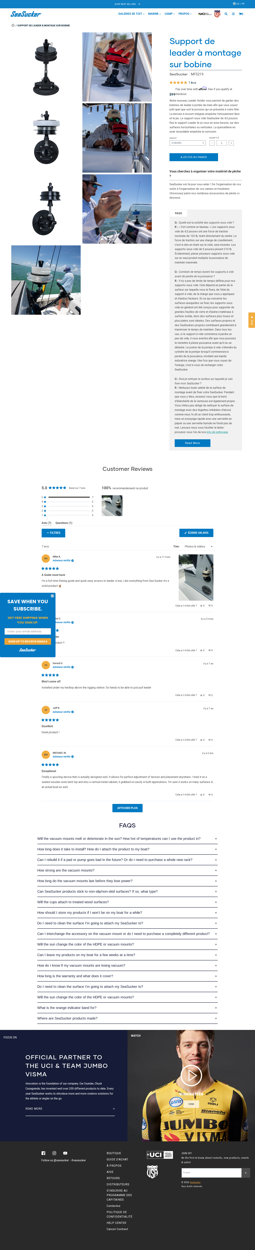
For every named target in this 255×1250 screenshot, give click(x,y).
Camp (169, 13)
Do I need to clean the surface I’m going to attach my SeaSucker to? (90, 923)
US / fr (240, 3)
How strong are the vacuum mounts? (65, 870)
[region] (112, 505)
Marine (153, 13)
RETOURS (113, 1178)
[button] (240, 14)
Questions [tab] (64, 523)
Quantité (214, 138)
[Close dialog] (52, 596)
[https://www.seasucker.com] (13, 25)
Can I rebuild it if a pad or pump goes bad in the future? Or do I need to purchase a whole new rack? (114, 860)
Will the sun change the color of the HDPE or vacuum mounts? (85, 944)
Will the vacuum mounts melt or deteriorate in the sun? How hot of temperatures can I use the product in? (119, 838)
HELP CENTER (116, 1223)
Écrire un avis (200, 534)
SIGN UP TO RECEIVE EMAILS (27, 641)
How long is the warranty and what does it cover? (75, 976)
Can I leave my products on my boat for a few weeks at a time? (86, 955)
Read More (192, 443)
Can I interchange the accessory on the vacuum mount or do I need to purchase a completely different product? (123, 934)
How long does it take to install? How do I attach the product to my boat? (93, 849)
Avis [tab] (46, 523)
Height (173, 138)
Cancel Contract (117, 1229)
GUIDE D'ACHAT (117, 1159)
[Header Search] (227, 13)
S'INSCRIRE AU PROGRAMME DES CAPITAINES (119, 1195)
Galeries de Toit (130, 13)
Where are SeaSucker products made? (67, 1018)
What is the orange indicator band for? (66, 1008)
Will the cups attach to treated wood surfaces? (73, 902)
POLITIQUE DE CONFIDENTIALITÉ (119, 1214)
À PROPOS (114, 1165)
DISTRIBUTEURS (118, 1184)
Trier (176, 546)
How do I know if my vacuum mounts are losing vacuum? (81, 965)
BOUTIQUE (114, 1153)
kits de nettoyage (217, 432)
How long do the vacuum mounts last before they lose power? (85, 881)
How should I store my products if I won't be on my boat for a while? (89, 912)
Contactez (114, 1206)
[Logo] (26, 14)
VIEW (191, 1104)
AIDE (110, 1172)
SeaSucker (178, 74)
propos (184, 13)
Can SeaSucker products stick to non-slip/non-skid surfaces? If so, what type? (97, 891)
